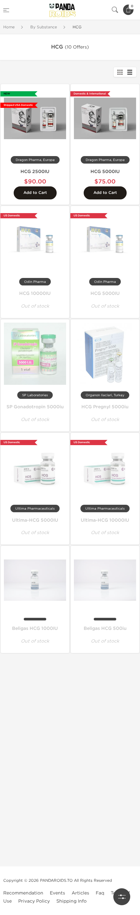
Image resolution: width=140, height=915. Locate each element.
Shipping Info (71, 901)
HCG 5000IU (105, 171)
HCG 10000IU (35, 293)
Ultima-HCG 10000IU (105, 520)
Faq (100, 893)
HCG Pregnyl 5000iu (105, 407)
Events (57, 893)
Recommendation (23, 893)
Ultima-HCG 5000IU (35, 520)
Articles (80, 893)
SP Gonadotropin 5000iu (35, 407)
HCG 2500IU (35, 171)
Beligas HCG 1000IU (35, 628)
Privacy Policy (34, 901)
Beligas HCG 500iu (105, 628)
